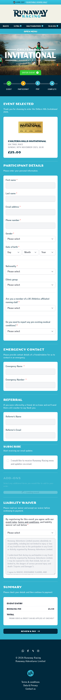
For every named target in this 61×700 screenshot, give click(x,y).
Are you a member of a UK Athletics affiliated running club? (27, 300)
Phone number (13, 220)
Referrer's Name (13, 416)
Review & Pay (28, 631)
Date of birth (12, 246)
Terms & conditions (30, 681)
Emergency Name (15, 366)
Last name (11, 193)
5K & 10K (53, 26)
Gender (10, 233)
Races (6, 26)
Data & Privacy (30, 685)
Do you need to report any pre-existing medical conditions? (28, 324)
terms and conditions (28, 522)
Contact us (31, 688)
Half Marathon (34, 26)
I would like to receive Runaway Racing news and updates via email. (32, 462)
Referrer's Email (13, 429)
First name (11, 180)
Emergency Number (16, 379)
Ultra (17, 26)
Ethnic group (12, 279)
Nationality (12, 266)
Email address (13, 206)
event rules (11, 522)
